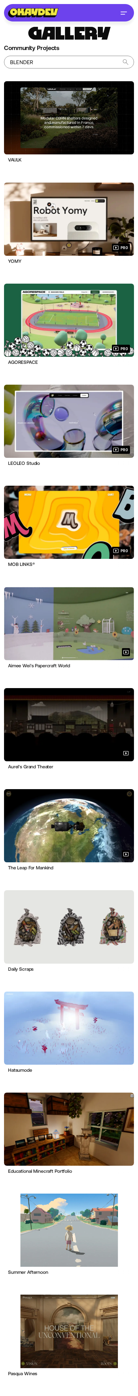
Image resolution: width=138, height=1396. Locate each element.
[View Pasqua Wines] (69, 1331)
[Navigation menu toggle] (124, 13)
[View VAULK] (69, 117)
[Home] (33, 12)
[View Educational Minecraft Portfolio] (69, 1129)
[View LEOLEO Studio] (69, 421)
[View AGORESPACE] (69, 320)
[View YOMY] (69, 219)
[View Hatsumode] (69, 1028)
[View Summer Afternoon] (69, 1230)
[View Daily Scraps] (69, 926)
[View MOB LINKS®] (69, 522)
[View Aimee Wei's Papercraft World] (69, 623)
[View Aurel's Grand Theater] (69, 724)
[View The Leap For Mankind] (69, 825)
